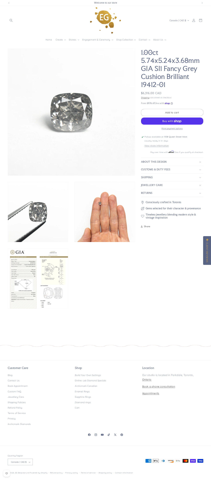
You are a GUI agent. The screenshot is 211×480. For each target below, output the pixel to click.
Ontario (146, 379)
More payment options (172, 128)
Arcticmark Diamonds (19, 424)
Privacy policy (71, 473)
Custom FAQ (14, 391)
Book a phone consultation (158, 386)
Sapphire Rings (83, 397)
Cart (77, 407)
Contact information (124, 473)
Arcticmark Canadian (86, 386)
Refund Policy (15, 407)
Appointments (150, 393)
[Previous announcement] (8, 3)
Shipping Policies (17, 402)
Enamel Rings (82, 391)
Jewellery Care (16, 397)
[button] (11, 20)
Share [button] (147, 226)
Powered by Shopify (38, 473)
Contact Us (14, 380)
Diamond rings (83, 402)
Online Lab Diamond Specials (90, 380)
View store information (156, 145)
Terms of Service (17, 413)
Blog (10, 375)
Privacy (11, 418)
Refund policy (56, 473)
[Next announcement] (202, 3)
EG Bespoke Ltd (22, 473)
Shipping (145, 97)
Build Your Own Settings (88, 375)
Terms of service (88, 473)
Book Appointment (18, 386)
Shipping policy (105, 473)
